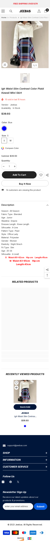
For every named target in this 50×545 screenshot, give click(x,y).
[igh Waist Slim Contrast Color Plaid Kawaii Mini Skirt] (25, 391)
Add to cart (19, 174)
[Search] (11, 11)
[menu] (3, 11)
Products (13, 17)
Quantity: (5, 160)
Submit (40, 506)
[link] (25, 356)
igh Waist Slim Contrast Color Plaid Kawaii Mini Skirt (25, 416)
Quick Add (25, 407)
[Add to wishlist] (41, 175)
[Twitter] (18, 482)
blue (25, 426)
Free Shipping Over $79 (25, 3)
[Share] (46, 175)
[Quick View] (16, 388)
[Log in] (39, 11)
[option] (25, 44)
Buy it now (25, 183)
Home (3, 17)
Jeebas (13, 105)
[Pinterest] (10, 482)
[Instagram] (3, 482)
